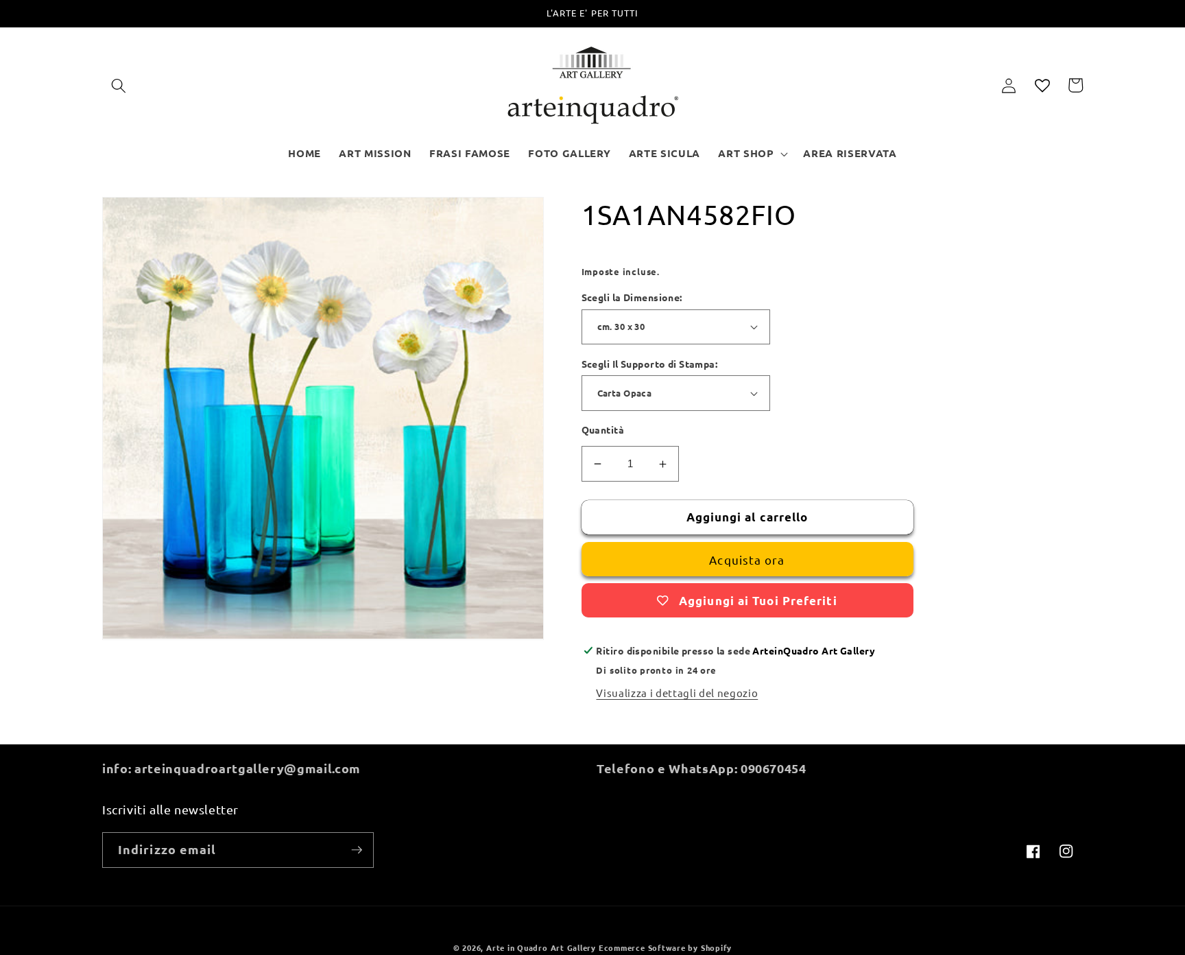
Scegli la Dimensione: (632, 297)
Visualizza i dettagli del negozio (677, 692)
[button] (118, 85)
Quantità (603, 429)
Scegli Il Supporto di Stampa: (650, 363)
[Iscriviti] (356, 850)
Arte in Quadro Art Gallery (541, 947)
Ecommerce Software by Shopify (665, 947)
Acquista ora (747, 559)
